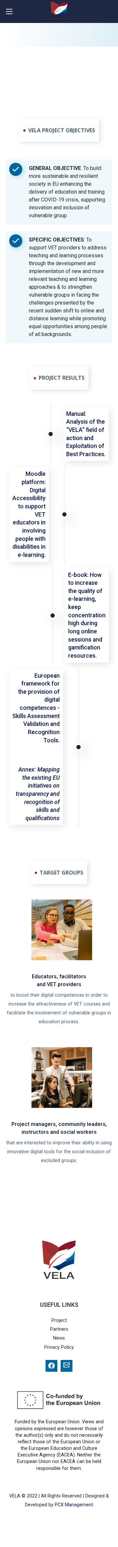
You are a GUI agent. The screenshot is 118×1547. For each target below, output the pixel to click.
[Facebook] (51, 1366)
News (59, 1338)
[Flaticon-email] (66, 1366)
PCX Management (74, 1505)
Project (59, 1320)
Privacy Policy (59, 1347)
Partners (59, 1329)
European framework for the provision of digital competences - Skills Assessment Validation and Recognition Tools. (36, 708)
